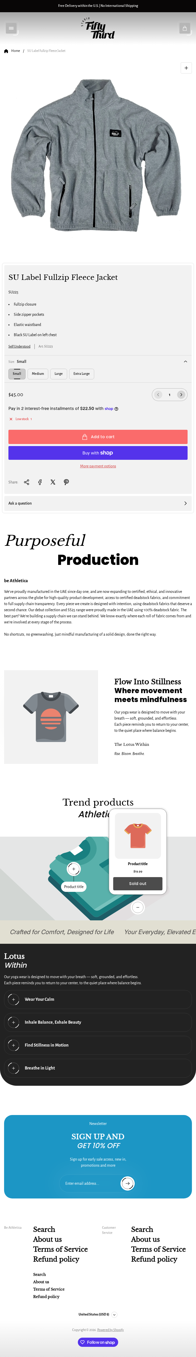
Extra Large (82, 374)
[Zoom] (186, 68)
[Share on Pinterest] (66, 482)
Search (44, 1230)
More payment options (98, 466)
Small (17, 374)
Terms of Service (60, 1249)
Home (15, 51)
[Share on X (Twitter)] (53, 482)
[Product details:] (138, 907)
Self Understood (19, 346)
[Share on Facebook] (40, 482)
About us (47, 1240)
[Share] (26, 482)
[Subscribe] (127, 1183)
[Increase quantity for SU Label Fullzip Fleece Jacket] (181, 395)
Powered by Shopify (110, 1330)
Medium (38, 374)
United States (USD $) (94, 1314)
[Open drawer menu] (11, 28)
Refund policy (56, 1259)
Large (59, 374)
